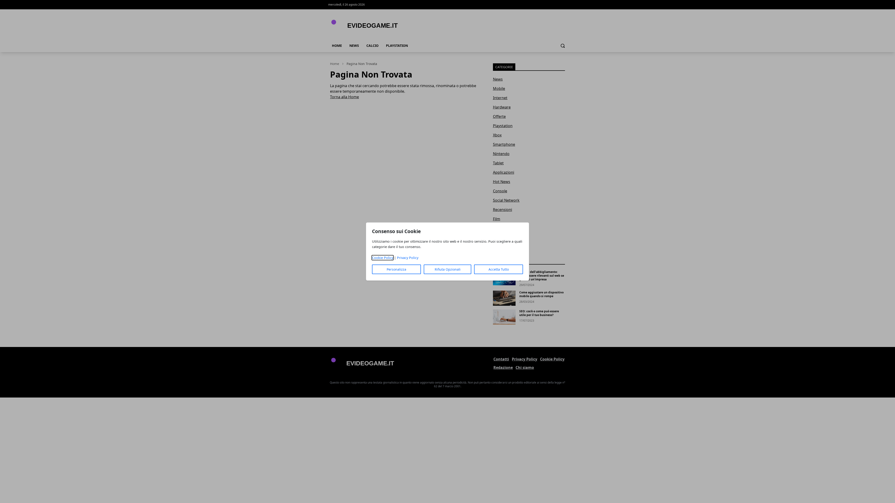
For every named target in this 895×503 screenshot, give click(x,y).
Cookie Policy (382, 257)
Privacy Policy (407, 257)
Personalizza (396, 269)
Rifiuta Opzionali (448, 269)
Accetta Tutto (499, 269)
